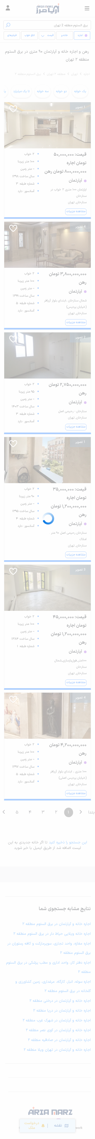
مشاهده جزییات (76, 211)
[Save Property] (13, 111)
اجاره (87, 74)
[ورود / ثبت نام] (8, 8)
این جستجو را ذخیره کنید (68, 842)
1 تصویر (80, 107)
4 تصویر (80, 226)
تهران (74, 74)
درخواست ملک (31, 1125)
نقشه (58, 1125)
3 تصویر (80, 569)
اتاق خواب (30, 35)
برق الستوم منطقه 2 (28, 74)
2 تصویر (80, 337)
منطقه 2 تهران (56, 74)
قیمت (50, 35)
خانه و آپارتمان (65, 37)
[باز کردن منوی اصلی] (87, 8)
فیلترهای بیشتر (12, 37)
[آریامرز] (47, 8)
